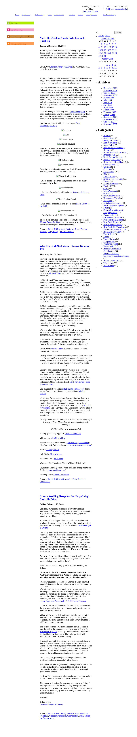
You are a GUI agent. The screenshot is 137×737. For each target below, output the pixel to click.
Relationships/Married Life (114, 229)
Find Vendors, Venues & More (21, 37)
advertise (108, 732)
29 (99, 56)
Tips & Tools (108, 234)
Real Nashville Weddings (114, 227)
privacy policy (125, 732)
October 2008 (109, 93)
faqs (95, 732)
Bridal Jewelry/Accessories (114, 152)
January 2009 (107, 59)
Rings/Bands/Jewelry (112, 232)
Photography (108, 215)
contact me (89, 732)
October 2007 (109, 122)
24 (105, 53)
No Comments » (67, 231)
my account (26, 15)
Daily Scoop (53, 231)
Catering (107, 167)
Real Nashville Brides (112, 224)
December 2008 (107, 38)
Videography (66, 479)
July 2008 (107, 100)
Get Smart (14, 23)
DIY (105, 174)
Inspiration (107, 200)
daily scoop (39, 15)
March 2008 (108, 110)
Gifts (105, 188)
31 (105, 56)
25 (107, 53)
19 (110, 50)
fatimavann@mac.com (55, 470)
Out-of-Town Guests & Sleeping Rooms (113, 211)
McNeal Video (55, 273)
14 (116, 47)
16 (102, 50)
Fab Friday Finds (110, 184)
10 (105, 47)
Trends (106, 237)
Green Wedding (110, 191)
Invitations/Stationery (112, 203)
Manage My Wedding (18, 44)
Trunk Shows (109, 239)
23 (102, 53)
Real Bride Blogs (110, 222)
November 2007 (110, 119)
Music (106, 208)
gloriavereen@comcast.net (77, 442)
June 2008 (107, 102)
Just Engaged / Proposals (113, 205)
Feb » (107, 36)
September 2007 (110, 124)
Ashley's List (108, 145)
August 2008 (108, 98)
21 (116, 50)
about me (82, 732)
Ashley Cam (108, 138)
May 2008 (107, 105)
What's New (108, 265)
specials (72, 15)
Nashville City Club (48, 631)
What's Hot (108, 263)
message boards (91, 15)
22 (99, 53)
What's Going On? (111, 261)
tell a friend (101, 732)
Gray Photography (77, 111)
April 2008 (108, 107)
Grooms (106, 193)
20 (113, 50)
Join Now (87, 11)
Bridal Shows (109, 155)
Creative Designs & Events (51, 704)
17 (105, 50)
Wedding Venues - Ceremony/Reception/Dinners (116, 254)
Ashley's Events (110, 140)
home (17, 15)
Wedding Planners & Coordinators (63, 716)
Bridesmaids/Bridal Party (114, 162)
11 (107, 47)
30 (102, 56)
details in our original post (73, 389)
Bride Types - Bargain (112, 157)
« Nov (101, 36)
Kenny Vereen (56, 454)
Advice (106, 135)
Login (95, 11)
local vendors (59, 15)
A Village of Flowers (77, 601)
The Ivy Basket (52, 449)
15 (99, 50)
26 (110, 53)
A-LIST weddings (109, 15)
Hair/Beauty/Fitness (111, 196)
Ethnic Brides (54, 229)
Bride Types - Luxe (111, 159)
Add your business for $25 (117, 9)
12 (110, 47)
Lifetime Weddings (73, 433)
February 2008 (109, 112)
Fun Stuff (107, 186)
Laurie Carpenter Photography (52, 601)
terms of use (116, 732)
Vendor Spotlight (110, 244)
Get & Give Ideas (17, 30)
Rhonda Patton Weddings (61, 67)
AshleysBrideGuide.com (27, 732)
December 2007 (110, 117)
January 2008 (109, 114)
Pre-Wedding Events (112, 217)
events (80, 15)
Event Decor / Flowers (113, 179)
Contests (107, 169)
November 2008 (110, 90)
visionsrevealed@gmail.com (79, 445)
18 (107, 50)
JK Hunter (58, 458)
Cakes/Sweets (109, 164)
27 (113, 53)
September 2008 (110, 95)
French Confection (61, 475)
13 (113, 47)
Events (106, 181)
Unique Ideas (109, 241)
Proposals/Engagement (113, 220)
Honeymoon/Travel (111, 198)
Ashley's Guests (67, 229)
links (50, 15)
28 (116, 53)
